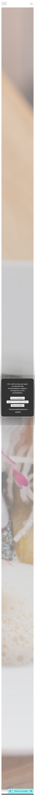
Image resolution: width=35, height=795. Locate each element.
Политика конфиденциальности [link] (18, 409)
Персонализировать (17, 405)
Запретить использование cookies (17, 402)
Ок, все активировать (17, 398)
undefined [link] (18, 412)
